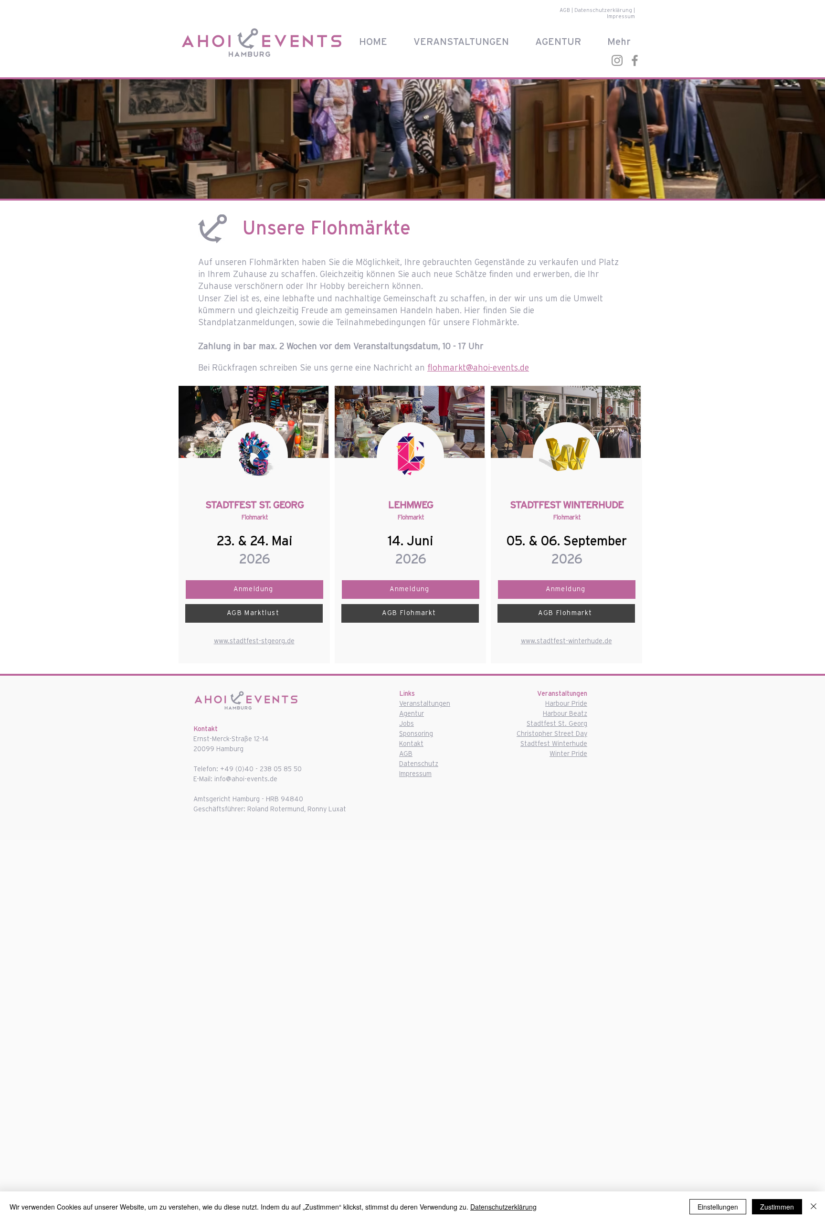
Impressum (621, 16)
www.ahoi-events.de (410, 641)
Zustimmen (777, 1206)
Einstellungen (718, 1206)
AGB (565, 10)
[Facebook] (634, 60)
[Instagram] (617, 60)
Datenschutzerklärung (604, 10)
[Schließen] (813, 1206)
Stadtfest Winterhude (553, 744)
